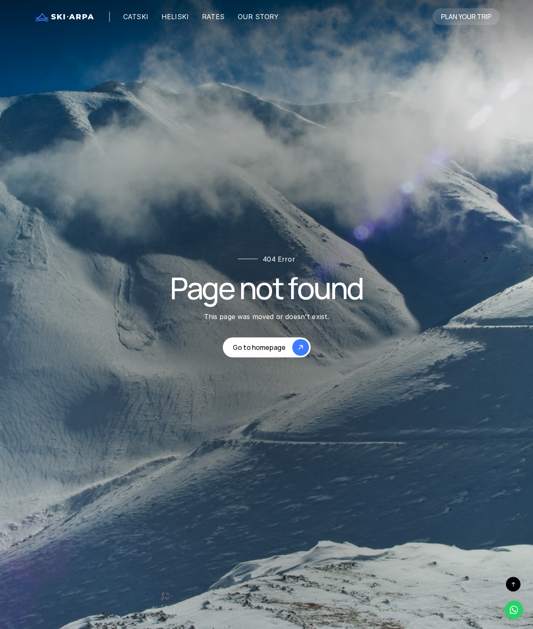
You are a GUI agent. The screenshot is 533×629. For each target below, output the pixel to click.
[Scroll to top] (513, 584)
